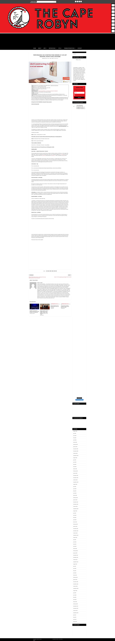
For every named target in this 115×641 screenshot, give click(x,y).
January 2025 (75, 473)
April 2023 (74, 519)
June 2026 (74, 435)
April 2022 (74, 546)
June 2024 (74, 488)
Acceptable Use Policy (55, 639)
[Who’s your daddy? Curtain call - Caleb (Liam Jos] (76, 236)
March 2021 (75, 575)
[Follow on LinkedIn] (81, 1)
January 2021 (75, 579)
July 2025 (74, 459)
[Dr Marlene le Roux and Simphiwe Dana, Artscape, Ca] (76, 351)
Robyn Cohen (47, 58)
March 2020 (75, 601)
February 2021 (75, 577)
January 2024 (75, 499)
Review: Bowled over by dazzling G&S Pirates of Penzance (54, 306)
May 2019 (74, 617)
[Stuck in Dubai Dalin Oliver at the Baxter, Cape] (82, 349)
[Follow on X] (79, 1)
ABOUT (39, 48)
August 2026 (75, 431)
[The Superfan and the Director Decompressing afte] (76, 125)
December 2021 (75, 555)
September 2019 (75, 612)
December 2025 (75, 448)
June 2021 (74, 568)
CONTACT (80, 48)
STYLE (59, 48)
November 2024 (75, 477)
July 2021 (74, 566)
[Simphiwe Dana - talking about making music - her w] (82, 330)
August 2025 (75, 457)
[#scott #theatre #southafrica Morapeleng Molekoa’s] (82, 152)
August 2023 (75, 510)
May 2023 (74, 517)
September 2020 (75, 588)
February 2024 (75, 497)
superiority (53, 155)
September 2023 (75, 508)
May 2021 (74, 570)
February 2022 (75, 550)
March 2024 (75, 495)
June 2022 (74, 541)
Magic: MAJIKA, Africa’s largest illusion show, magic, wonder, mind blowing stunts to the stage (44, 312)
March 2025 (75, 468)
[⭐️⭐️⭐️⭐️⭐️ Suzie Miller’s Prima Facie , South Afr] (82, 299)
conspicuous (44, 155)
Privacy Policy (60, 639)
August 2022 (75, 537)
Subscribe (79, 97)
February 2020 (75, 603)
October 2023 (75, 506)
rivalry (62, 154)
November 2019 (75, 608)
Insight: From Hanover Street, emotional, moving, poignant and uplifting (34, 311)
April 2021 (74, 572)
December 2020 (75, 581)
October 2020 (75, 586)
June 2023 (74, 515)
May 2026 (74, 437)
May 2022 (74, 544)
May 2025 (74, 464)
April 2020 (74, 599)
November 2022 (75, 530)
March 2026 (75, 442)
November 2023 (75, 504)
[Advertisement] (57, 39)
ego (63, 155)
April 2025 (74, 466)
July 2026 (74, 433)
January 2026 (75, 446)
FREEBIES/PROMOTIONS (69, 48)
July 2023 (74, 513)
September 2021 (75, 561)
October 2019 (75, 610)
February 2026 (75, 444)
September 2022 (75, 535)
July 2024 (74, 486)
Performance (56, 58)
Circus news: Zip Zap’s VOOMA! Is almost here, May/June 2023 (65, 306)
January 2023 (75, 526)
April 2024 (74, 493)
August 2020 (75, 590)
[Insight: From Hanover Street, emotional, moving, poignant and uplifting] (34, 306)
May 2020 (74, 597)
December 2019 (75, 606)
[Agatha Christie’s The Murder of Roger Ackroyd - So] (76, 381)
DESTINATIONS (52, 48)
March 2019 (75, 621)
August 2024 (75, 484)
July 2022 (74, 539)
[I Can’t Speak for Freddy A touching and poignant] (82, 217)
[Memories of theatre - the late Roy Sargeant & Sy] (76, 324)
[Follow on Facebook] (75, 1)
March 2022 (75, 548)
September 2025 (75, 455)
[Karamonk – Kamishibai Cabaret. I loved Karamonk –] (82, 376)
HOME (34, 48)
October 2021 (75, 559)
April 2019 (74, 619)
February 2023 (75, 524)
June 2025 (74, 462)
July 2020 (74, 592)
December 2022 (75, 528)
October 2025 (75, 453)
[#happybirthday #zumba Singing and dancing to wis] (76, 287)
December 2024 (75, 475)
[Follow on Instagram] (77, 1)
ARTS (45, 48)
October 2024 (75, 479)
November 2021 (75, 557)
